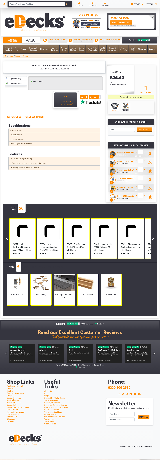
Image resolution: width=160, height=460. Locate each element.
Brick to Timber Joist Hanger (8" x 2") (132, 153)
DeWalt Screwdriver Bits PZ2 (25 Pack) (133, 187)
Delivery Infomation (52, 403)
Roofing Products (30, 40)
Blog (46, 393)
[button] (8, 49)
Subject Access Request (54, 417)
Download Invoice (51, 410)
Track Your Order (51, 400)
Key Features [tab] (14, 117)
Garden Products (12, 40)
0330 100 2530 (119, 18)
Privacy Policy (50, 414)
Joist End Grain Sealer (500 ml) (129, 179)
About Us (48, 391)
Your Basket (49, 421)
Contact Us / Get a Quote (54, 398)
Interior (18, 56)
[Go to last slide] (7, 101)
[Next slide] (48, 101)
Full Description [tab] (34, 117)
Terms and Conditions (53, 412)
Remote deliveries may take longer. (131, 97)
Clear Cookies (50, 424)
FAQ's (46, 396)
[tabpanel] (131, 22)
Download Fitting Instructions (56, 407)
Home (11, 56)
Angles (25, 56)
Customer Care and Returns (55, 405)
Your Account (49, 419)
